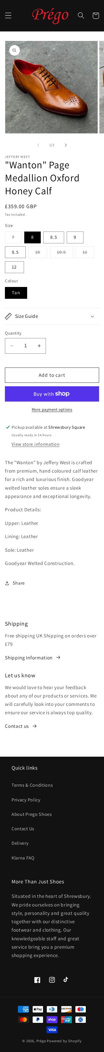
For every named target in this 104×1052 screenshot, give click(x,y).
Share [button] (19, 583)
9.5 (15, 252)
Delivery (20, 843)
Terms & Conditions (32, 785)
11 (88, 253)
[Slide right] (65, 145)
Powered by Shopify (64, 1040)
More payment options (52, 409)
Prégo (41, 1040)
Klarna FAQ (23, 858)
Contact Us (23, 829)
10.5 (65, 253)
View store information (36, 444)
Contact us (17, 726)
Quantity (13, 333)
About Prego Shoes (32, 814)
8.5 (53, 237)
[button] (8, 15)
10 (41, 253)
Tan (16, 293)
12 (14, 267)
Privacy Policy (26, 800)
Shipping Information (29, 657)
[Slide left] (38, 145)
